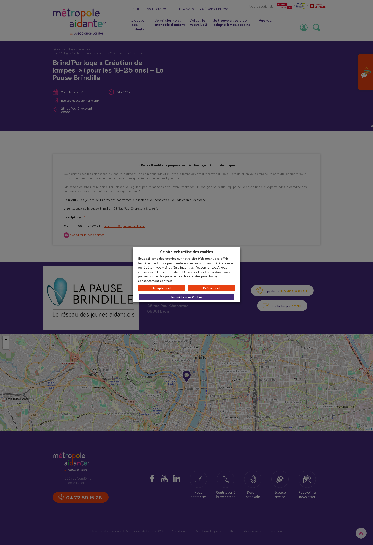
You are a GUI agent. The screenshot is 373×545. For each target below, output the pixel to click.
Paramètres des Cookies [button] (186, 297)
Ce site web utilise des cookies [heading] (186, 251)
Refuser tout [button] (211, 288)
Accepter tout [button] (162, 288)
